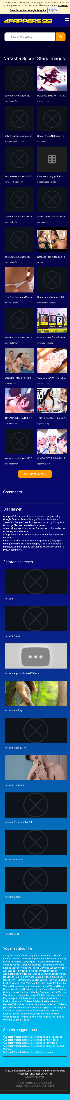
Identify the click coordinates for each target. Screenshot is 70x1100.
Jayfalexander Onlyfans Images (48, 958)
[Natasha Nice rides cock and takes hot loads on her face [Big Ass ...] (52, 251)
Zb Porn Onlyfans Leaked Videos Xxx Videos (40, 976)
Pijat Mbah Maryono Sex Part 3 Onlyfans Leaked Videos (34, 1009)
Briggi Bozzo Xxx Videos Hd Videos (33, 988)
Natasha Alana (12, 636)
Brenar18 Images (12, 961)
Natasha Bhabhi (13, 896)
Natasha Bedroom (14, 785)
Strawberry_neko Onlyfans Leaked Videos (34, 986)
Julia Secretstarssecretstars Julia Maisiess (27, 136)
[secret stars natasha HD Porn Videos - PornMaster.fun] (19, 90)
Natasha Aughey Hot (16, 747)
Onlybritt (25, 958)
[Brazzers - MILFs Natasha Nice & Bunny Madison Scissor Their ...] (19, 372)
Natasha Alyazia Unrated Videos (22, 673)
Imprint (36, 1070)
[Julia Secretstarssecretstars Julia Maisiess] (19, 130)
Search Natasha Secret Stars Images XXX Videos (32, 1039)
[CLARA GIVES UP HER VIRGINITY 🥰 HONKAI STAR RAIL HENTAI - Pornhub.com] (52, 372)
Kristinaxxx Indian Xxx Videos (50, 1004)
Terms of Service (50, 1070)
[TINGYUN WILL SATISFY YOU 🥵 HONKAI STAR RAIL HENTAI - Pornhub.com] (19, 412)
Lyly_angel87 (29, 961)
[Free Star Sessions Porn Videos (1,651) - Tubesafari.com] (19, 291)
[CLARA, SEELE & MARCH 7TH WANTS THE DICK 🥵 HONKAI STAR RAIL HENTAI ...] (52, 452)
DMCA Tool (47, 1073)
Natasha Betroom (14, 859)
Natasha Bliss (12, 933)
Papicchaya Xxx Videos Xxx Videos (22, 998)
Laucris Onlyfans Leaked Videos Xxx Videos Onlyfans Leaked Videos (31, 1000)
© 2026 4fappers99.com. (18, 1070)
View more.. (35, 474)
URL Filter (35, 1073)
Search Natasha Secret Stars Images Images (29, 1052)
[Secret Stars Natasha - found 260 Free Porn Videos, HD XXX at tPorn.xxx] (52, 130)
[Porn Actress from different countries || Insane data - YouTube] (52, 332)
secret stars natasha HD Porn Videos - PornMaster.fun (33, 95)
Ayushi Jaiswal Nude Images (36, 1016)
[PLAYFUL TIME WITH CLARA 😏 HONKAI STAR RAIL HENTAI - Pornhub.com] (52, 90)
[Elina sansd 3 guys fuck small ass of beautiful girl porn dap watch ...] (52, 170)
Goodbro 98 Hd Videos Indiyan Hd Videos (25, 979)
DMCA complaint (12, 549)
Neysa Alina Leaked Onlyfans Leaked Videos (40, 995)
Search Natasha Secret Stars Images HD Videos (31, 1042)
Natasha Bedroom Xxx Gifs (19, 822)
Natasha (9, 598)
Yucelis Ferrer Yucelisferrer (26, 964)
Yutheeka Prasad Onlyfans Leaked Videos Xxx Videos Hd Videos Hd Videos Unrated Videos (34, 969)
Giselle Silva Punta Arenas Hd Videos (24, 1007)
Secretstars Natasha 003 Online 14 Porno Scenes (31, 176)
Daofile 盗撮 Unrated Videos (18, 1004)
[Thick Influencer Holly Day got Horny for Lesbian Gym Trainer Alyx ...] (52, 412)
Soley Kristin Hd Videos (15, 955)
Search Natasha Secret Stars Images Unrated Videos (34, 1036)
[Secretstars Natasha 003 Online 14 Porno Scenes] (19, 170)
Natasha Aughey (13, 710)
